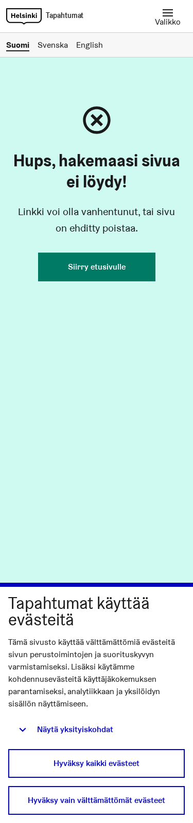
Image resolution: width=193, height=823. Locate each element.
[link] (24, 16)
